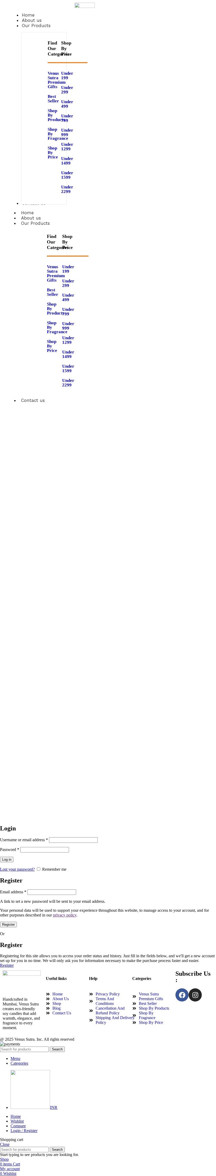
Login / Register (24, 1130)
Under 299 (67, 89)
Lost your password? (17, 869)
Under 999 (67, 132)
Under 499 (67, 104)
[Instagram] (195, 994)
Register (8, 924)
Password (9, 849)
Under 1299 (67, 146)
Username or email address (24, 840)
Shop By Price (53, 153)
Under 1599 (67, 175)
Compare (18, 1126)
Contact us (33, 400)
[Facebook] (182, 994)
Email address (13, 892)
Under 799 (67, 118)
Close (4, 1144)
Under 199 (67, 75)
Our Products (35, 223)
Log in (6, 859)
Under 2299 (67, 189)
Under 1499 (67, 161)
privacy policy (64, 915)
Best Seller (52, 292)
